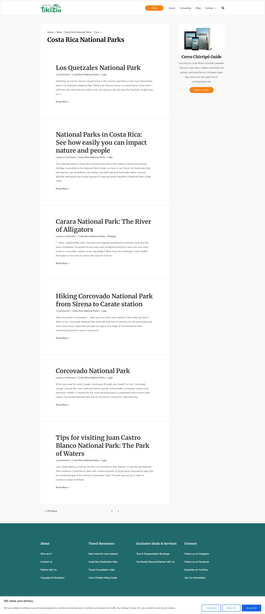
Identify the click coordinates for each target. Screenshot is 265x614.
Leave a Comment (66, 157)
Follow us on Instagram (196, 553)
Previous (50, 510)
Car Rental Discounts (147, 561)
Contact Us (46, 561)
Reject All (231, 608)
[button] (154, 8)
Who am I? (46, 553)
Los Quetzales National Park (98, 68)
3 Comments (62, 74)
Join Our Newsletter (194, 577)
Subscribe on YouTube (196, 569)
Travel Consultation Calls (101, 569)
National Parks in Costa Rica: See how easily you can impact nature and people (101, 142)
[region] (132, 605)
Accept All (251, 608)
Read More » (62, 102)
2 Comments (62, 311)
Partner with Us (48, 569)
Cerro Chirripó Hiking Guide (102, 577)
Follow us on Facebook (196, 561)
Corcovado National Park (93, 371)
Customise (211, 608)
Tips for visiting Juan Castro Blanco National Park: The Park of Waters (102, 445)
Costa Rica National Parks (85, 74)
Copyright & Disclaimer (52, 577)
